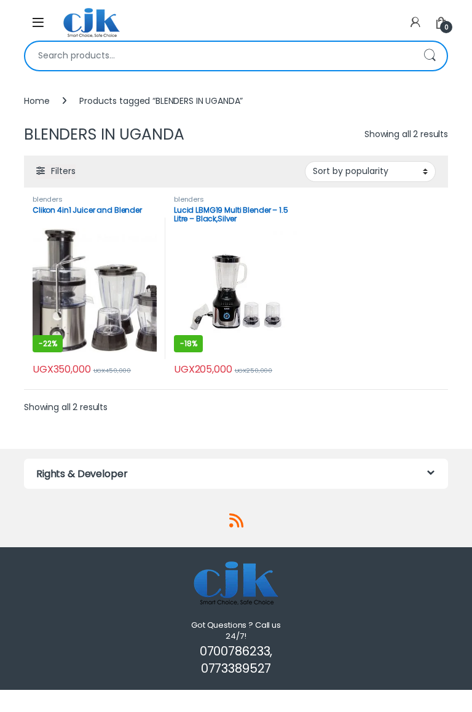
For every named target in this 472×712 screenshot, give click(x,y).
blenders (48, 199)
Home (36, 101)
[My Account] (415, 22)
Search (429, 56)
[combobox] (218, 56)
